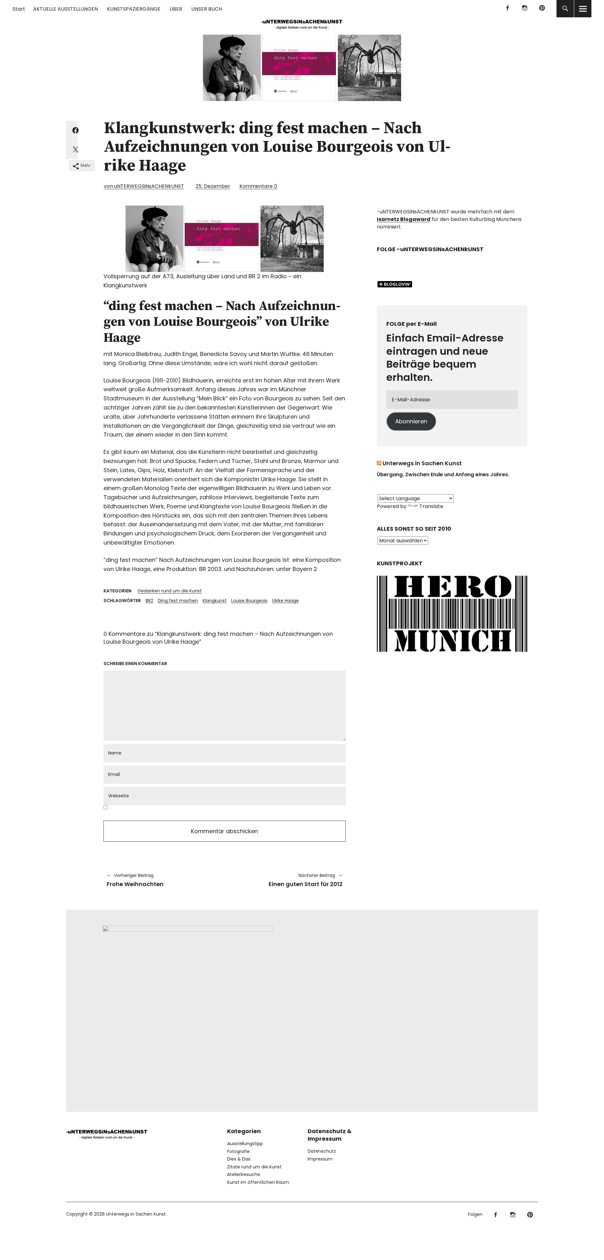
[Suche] (565, 8)
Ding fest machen (178, 600)
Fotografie (238, 1151)
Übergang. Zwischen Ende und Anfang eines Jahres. (443, 474)
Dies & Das (238, 1159)
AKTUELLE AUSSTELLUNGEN (65, 9)
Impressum (320, 1159)
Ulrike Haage (285, 600)
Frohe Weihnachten (135, 880)
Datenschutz (322, 1151)
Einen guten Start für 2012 (287, 880)
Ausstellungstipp (245, 1143)
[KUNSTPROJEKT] (452, 654)
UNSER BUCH (206, 9)
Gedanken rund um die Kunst (169, 591)
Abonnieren (411, 421)
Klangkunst (214, 600)
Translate (431, 506)
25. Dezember (213, 186)
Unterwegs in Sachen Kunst (422, 463)
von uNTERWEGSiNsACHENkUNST (144, 186)
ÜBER (176, 9)
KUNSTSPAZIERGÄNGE (133, 9)
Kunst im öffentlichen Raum (258, 1182)
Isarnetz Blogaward (403, 219)
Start (19, 9)
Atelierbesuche (243, 1174)
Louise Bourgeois (249, 600)
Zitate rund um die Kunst (254, 1167)
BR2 (149, 600)
